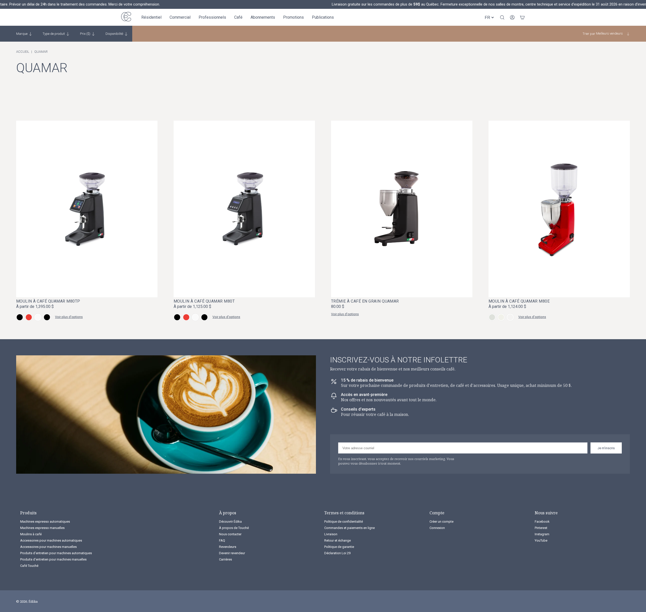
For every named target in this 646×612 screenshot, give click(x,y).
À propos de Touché (234, 528)
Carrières (225, 559)
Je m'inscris (606, 448)
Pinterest (541, 528)
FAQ (222, 540)
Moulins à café (31, 534)
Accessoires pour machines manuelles (48, 547)
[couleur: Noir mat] (19, 317)
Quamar (41, 52)
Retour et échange (337, 540)
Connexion (437, 528)
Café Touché (29, 566)
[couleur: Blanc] (37, 317)
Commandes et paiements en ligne (349, 528)
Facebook (542, 521)
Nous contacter (230, 534)
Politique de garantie (339, 547)
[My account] (512, 17)
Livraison (330, 534)
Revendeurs (227, 547)
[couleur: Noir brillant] (46, 317)
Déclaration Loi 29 (337, 553)
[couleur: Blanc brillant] (501, 317)
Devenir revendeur (232, 553)
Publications (323, 17)
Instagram (542, 534)
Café (238, 17)
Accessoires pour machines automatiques (51, 540)
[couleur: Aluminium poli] (492, 317)
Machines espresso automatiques (45, 521)
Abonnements (263, 17)
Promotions (293, 17)
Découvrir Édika (230, 521)
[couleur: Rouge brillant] (510, 317)
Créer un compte (441, 521)
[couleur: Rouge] (28, 317)
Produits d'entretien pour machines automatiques (56, 553)
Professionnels (212, 17)
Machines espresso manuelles (42, 528)
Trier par (589, 34)
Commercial (180, 17)
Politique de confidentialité (343, 521)
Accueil (22, 52)
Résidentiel (151, 17)
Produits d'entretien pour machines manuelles (53, 559)
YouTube (541, 540)
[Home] (126, 17)
